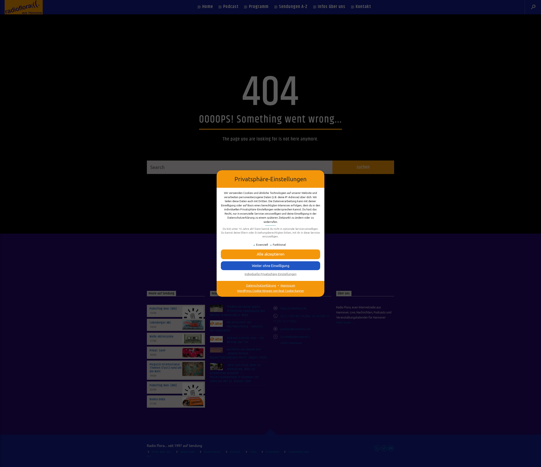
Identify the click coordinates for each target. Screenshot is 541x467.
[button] (270, 265)
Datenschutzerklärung (261, 285)
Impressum (288, 285)
